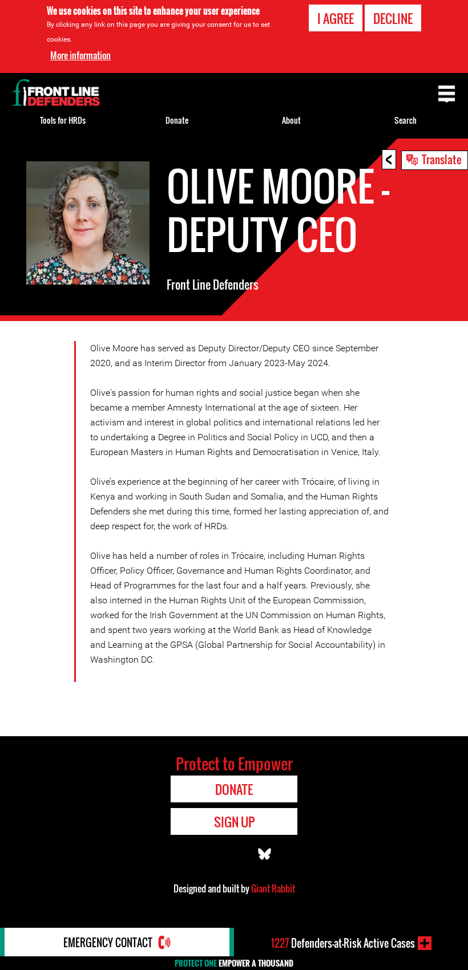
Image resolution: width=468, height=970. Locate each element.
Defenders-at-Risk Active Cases (343, 943)
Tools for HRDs (63, 120)
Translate (442, 159)
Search (405, 120)
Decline (393, 18)
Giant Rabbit (273, 888)
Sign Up (234, 822)
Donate (177, 120)
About (291, 120)
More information (80, 55)
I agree (335, 18)
